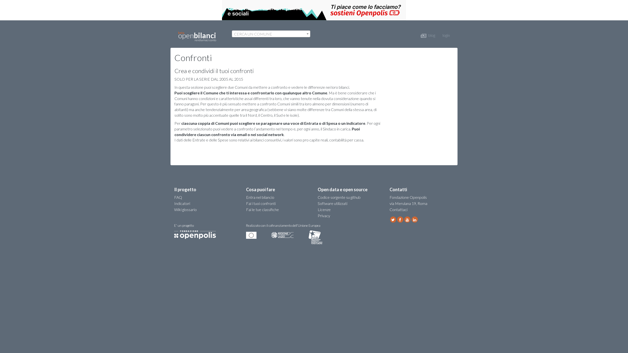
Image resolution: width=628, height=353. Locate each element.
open (197, 36)
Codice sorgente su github (339, 197)
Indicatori (182, 203)
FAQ (178, 197)
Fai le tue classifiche (262, 209)
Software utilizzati (332, 203)
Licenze (324, 209)
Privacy (324, 215)
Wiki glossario (185, 209)
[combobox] (271, 33)
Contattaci (398, 209)
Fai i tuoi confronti (261, 203)
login (446, 35)
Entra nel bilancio (260, 197)
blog (431, 35)
